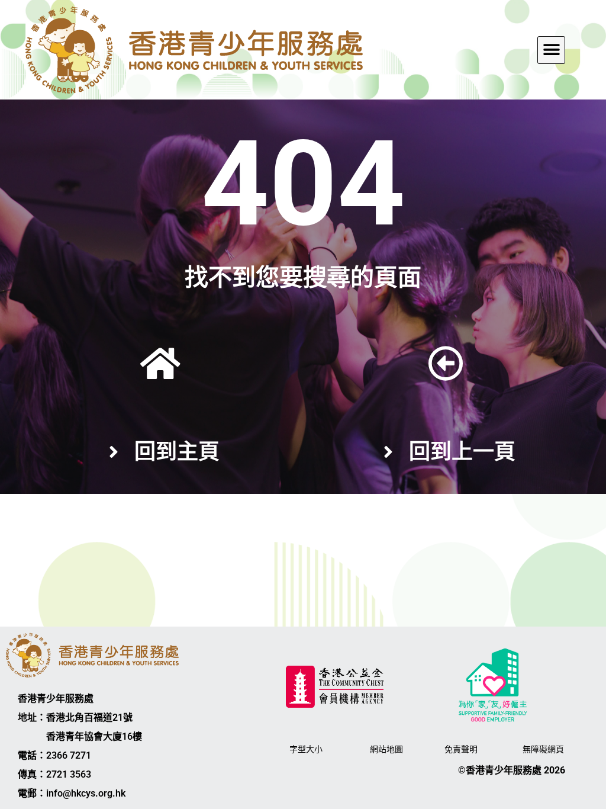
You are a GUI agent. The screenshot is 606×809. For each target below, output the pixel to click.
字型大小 (306, 749)
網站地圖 (386, 749)
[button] (551, 50)
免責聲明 (461, 749)
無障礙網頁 (543, 749)
